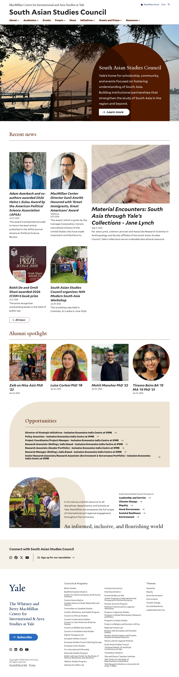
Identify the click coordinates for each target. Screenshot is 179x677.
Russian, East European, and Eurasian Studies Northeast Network (120, 636)
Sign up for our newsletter (56, 557)
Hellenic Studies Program (75, 662)
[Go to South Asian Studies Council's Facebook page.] (16, 557)
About (13, 20)
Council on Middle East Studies (77, 628)
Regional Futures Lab (113, 628)
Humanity (150, 588)
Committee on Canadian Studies (78, 609)
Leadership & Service (155, 610)
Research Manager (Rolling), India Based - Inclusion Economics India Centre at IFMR (73, 452)
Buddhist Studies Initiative (75, 592)
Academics (29, 20)
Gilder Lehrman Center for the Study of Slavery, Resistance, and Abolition (81, 657)
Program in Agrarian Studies (116, 612)
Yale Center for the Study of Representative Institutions (116, 660)
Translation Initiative (113, 653)
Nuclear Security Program (115, 604)
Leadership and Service (132, 497)
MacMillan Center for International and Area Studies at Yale (46, 5)
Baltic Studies (70, 588)
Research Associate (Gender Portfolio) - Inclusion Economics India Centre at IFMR (72, 448)
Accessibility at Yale (18, 665)
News (73, 20)
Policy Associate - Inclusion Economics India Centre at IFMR (59, 436)
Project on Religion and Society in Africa (122, 624)
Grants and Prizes (109, 20)
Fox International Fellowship (76, 650)
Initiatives (86, 20)
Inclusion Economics (113, 588)
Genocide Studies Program (76, 653)
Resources (132, 20)
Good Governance (129, 509)
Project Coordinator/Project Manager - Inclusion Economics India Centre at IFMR (72, 440)
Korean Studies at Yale (114, 596)
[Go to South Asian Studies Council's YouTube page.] (27, 557)
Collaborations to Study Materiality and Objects (81, 604)
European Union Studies (74, 646)
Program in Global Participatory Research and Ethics (122, 616)
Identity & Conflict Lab (74, 665)
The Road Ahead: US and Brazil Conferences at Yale (117, 648)
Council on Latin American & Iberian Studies (80, 623)
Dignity (123, 505)
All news (20, 320)
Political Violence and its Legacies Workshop (119, 608)
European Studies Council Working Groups (83, 642)
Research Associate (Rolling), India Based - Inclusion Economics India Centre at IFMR (74, 444)
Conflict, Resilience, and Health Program (81, 612)
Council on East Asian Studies (77, 620)
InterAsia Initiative (112, 592)
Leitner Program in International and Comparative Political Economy (120, 599)
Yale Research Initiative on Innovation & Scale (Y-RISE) (121, 665)
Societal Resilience (130, 513)
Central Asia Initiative (73, 600)
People (59, 20)
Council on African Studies (76, 616)
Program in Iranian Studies (116, 621)
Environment (126, 517)
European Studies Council (75, 639)
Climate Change (128, 501)
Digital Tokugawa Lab (74, 635)
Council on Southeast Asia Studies (79, 631)
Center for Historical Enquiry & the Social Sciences (82, 596)
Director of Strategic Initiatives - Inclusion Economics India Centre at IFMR (68, 432)
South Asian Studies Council (116, 645)
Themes (151, 583)
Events (47, 20)
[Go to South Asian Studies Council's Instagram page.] (10, 557)
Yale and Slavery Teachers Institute (119, 657)
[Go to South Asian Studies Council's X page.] (21, 557)
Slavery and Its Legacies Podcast (118, 641)
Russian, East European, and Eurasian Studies (120, 632)
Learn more (115, 112)
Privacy (32, 665)
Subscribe (24, 637)
